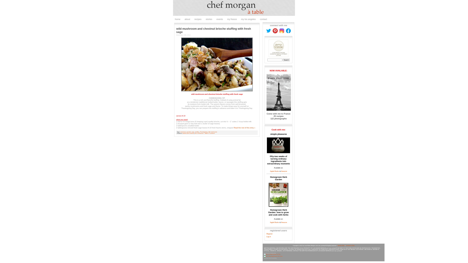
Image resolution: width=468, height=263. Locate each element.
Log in (269, 237)
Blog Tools (268, 258)
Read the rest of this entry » (244, 128)
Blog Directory (267, 253)
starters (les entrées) (188, 133)
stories (209, 19)
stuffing (197, 132)
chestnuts (183, 132)
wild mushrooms (212, 132)
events (219, 19)
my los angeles (248, 19)
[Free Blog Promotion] (272, 254)
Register (269, 234)
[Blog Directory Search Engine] (273, 256)
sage (193, 132)
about (187, 19)
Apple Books (274, 171)
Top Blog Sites (273, 253)
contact (263, 19)
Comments (350, 245)
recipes (197, 19)
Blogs (265, 258)
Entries (341, 245)
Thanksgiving (203, 132)
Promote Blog (274, 258)
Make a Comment (210, 133)
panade (188, 132)
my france (232, 19)
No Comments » (199, 133)
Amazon (284, 171)
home (177, 19)
